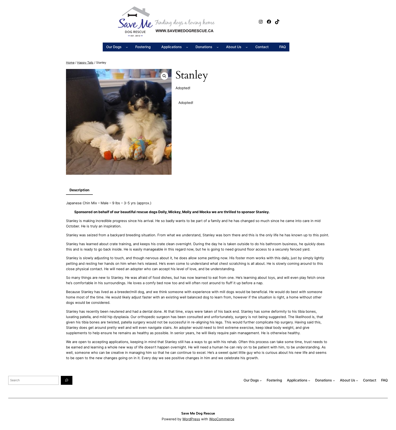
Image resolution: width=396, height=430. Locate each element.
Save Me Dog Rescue (198, 413)
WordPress (191, 419)
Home (70, 62)
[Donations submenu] (218, 47)
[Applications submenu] (187, 47)
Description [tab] (79, 190)
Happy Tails (85, 62)
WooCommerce (221, 419)
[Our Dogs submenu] (127, 47)
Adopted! (185, 103)
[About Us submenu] (247, 47)
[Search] (66, 380)
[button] (164, 76)
